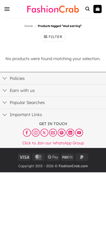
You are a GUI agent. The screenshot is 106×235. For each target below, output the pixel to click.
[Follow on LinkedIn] (70, 133)
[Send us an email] (53, 133)
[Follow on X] (44, 133)
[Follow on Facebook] (27, 133)
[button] (7, 9)
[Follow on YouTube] (79, 133)
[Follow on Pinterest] (62, 133)
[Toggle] (5, 79)
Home (28, 26)
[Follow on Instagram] (36, 133)
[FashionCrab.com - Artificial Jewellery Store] (53, 9)
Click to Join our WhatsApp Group (53, 142)
